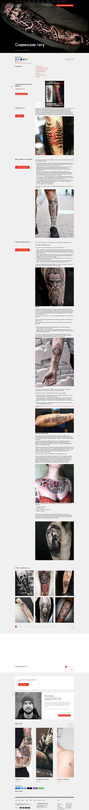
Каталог (16, 12)
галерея (33, 1)
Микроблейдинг (59, 806)
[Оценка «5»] (25, 794)
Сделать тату (18, 779)
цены (24, 1)
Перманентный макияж (69, 805)
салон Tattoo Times (71, 59)
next (73, 626)
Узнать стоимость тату (41, 74)
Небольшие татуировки (63, 779)
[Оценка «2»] (18, 794)
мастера (29, 1)
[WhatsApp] (26, 59)
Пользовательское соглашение (19, 805)
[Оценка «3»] (20, 794)
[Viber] (24, 59)
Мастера (38, 76)
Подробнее (69, 712)
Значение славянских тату (41, 69)
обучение (48, 1)
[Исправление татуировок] (44, 752)
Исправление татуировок (42, 779)
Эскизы (37, 73)
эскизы (38, 1)
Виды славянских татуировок (42, 68)
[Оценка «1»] (16, 794)
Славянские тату (39, 66)
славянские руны (39, 176)
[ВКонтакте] (16, 59)
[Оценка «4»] (23, 794)
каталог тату (64, 1)
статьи (58, 1)
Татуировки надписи (68, 806)
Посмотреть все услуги (19, 725)
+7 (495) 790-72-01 (46, 4)
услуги (20, 1)
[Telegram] (19, 59)
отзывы (43, 1)
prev (70, 626)
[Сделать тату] (23, 752)
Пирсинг (58, 805)
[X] (21, 59)
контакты (53, 1)
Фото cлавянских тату (40, 71)
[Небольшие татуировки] (65, 752)
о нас (16, 1)
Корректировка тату (60, 804)
